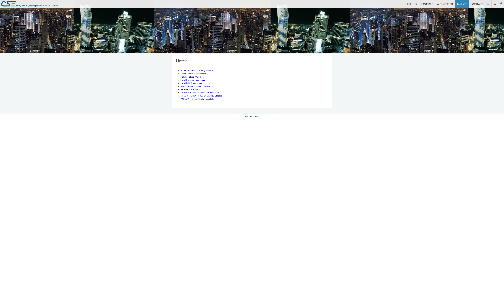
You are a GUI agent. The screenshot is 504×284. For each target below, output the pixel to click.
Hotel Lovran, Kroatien (191, 89)
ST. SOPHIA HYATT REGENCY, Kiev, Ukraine (201, 95)
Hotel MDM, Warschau (191, 83)
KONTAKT (477, 4)
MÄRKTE (462, 4)
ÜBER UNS (411, 4)
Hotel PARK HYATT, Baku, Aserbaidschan (200, 92)
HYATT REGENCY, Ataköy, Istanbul (197, 70)
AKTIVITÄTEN (445, 4)
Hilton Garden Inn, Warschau (193, 73)
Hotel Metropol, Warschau (193, 80)
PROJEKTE (427, 4)
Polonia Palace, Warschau (192, 76)
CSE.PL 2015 (255, 116)
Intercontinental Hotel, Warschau (195, 86)
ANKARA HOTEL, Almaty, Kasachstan (198, 99)
